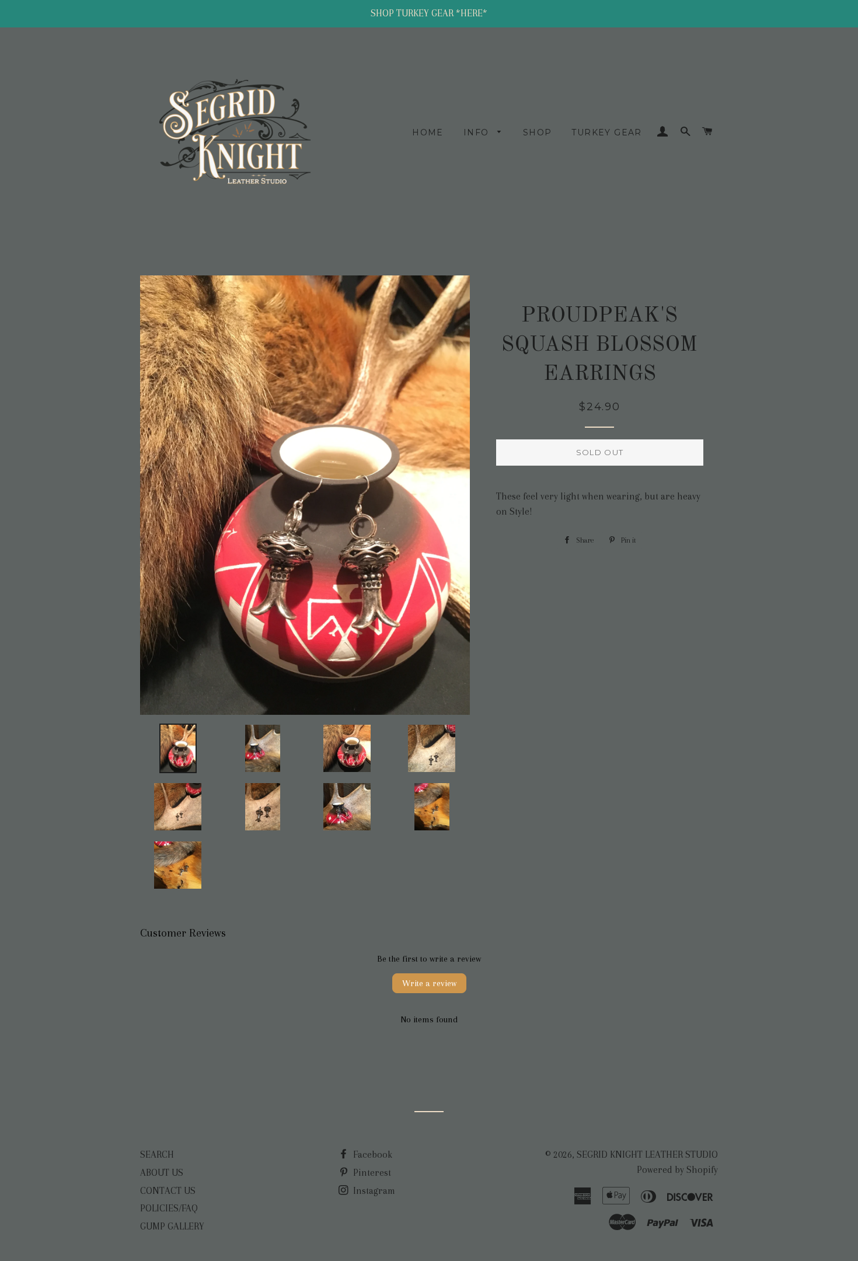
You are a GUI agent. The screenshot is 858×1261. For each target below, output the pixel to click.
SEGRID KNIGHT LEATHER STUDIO (647, 1154)
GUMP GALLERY (172, 1226)
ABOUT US (161, 1172)
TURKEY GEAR (606, 132)
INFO (477, 132)
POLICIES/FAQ (169, 1208)
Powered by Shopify (677, 1169)
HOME (428, 132)
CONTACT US (168, 1190)
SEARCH (157, 1154)
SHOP (537, 132)
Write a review (429, 983)
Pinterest (371, 1172)
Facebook (371, 1154)
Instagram (373, 1190)
